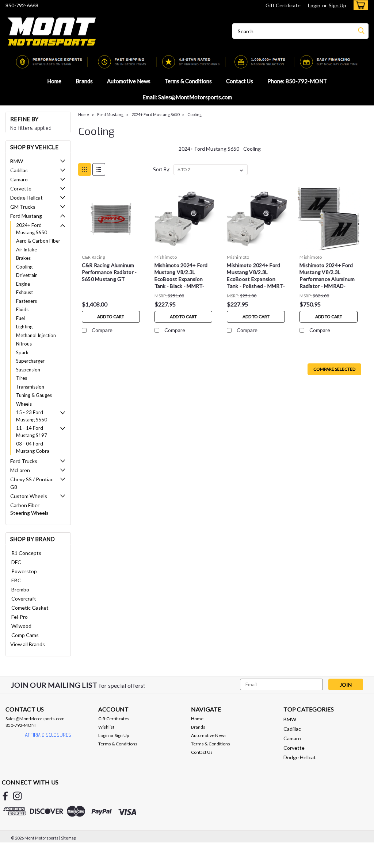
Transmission (30, 387)
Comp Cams (25, 635)
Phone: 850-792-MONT (297, 81)
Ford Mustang (26, 216)
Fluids (22, 309)
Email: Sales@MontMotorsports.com (187, 97)
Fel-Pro (19, 617)
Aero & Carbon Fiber (38, 241)
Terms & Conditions (188, 81)
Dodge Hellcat (26, 197)
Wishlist (106, 727)
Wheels (24, 404)
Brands (84, 81)
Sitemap (68, 838)
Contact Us (239, 81)
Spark (22, 352)
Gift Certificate (283, 5)
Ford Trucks (23, 461)
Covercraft (23, 598)
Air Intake (26, 249)
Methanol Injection (36, 335)
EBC (16, 580)
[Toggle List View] (98, 169)
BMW (16, 161)
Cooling (24, 267)
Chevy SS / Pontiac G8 (31, 483)
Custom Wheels (28, 496)
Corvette (20, 188)
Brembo (20, 589)
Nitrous (24, 344)
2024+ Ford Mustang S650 (31, 228)
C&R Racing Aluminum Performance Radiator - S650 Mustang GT (109, 272)
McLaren (20, 470)
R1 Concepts (26, 553)
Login (314, 5)
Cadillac (19, 170)
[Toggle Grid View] (84, 169)
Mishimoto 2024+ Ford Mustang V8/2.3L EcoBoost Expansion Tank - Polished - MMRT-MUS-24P (256, 276)
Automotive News (128, 81)
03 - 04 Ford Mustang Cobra (32, 447)
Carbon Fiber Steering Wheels (29, 509)
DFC (16, 562)
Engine (23, 284)
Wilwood (21, 626)
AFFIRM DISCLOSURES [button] (48, 735)
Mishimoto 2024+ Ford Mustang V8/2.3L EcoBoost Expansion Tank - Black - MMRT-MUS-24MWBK (181, 276)
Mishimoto (165, 257)
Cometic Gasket (30, 608)
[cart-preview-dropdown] (359, 5)
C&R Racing (93, 257)
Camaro (19, 179)
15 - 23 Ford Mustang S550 (31, 415)
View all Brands (27, 644)
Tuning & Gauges (34, 395)
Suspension (28, 370)
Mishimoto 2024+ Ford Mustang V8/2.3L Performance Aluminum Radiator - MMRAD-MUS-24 (327, 276)
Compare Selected (334, 369)
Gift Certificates (113, 718)
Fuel (20, 318)
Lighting (24, 326)
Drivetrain (27, 275)
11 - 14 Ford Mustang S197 (31, 431)
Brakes (23, 258)
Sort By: (161, 169)
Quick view (111, 246)
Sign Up (337, 5)
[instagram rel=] (17, 795)
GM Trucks (22, 207)
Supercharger (30, 361)
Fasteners (26, 301)
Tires (21, 378)
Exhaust (24, 292)
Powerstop (24, 571)
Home (54, 81)
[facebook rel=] (5, 795)
